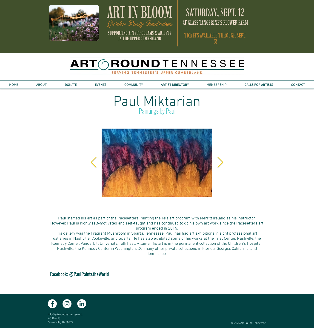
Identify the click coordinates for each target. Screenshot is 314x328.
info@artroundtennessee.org (65, 314)
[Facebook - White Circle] (52, 303)
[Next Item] (220, 163)
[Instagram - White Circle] (67, 303)
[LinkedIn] (81, 303)
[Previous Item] (93, 163)
